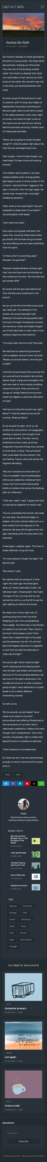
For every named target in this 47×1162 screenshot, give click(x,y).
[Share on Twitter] (6, 783)
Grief (18, 775)
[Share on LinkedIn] (20, 783)
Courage (13, 913)
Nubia (42, 1156)
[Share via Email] (34, 783)
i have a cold (12, 1105)
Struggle (13, 946)
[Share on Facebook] (13, 783)
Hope (12, 940)
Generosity (26, 919)
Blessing (13, 906)
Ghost (35, 1156)
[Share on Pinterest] (27, 783)
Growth (23, 933)
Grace (12, 926)
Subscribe (23, 1141)
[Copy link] (41, 783)
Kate (23, 813)
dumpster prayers (15, 1008)
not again (10, 1057)
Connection (28, 906)
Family (12, 919)
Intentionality (26, 940)
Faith (7, 775)
